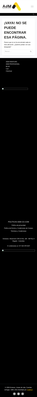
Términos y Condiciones (18, 231)
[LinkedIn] (22, 393)
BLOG (8, 66)
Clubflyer (30, 390)
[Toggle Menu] (32, 6)
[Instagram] (18, 393)
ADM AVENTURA (11, 62)
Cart (7, 69)
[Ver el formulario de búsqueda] (33, 14)
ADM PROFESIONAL (13, 64)
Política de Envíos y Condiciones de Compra (18, 228)
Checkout (9, 71)
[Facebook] (14, 393)
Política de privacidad (18, 225)
